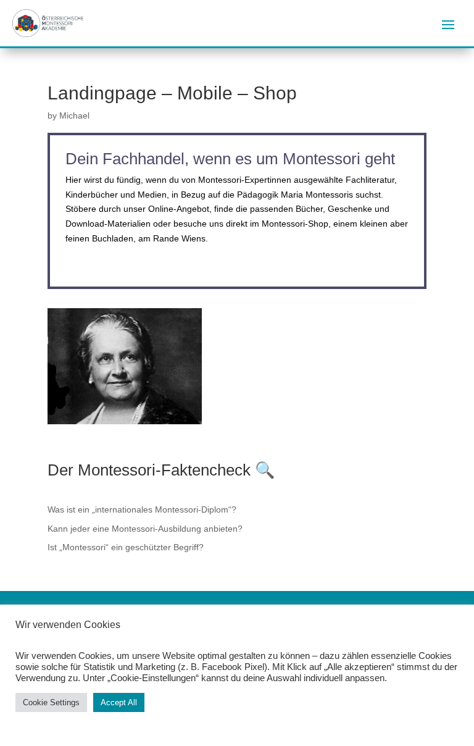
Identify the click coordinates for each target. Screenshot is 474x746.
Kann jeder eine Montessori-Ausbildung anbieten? (145, 529)
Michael (74, 115)
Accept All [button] (119, 702)
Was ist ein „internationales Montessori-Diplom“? (142, 509)
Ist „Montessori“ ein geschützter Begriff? (126, 547)
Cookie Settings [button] (51, 702)
